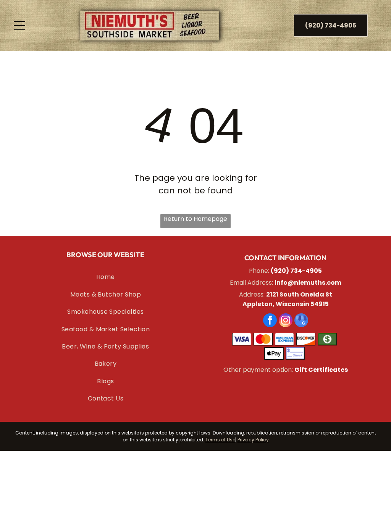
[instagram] (285, 321)
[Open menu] (19, 25)
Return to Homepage (195, 218)
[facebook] (270, 321)
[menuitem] (105, 276)
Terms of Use (220, 439)
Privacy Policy (253, 439)
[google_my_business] (301, 321)
